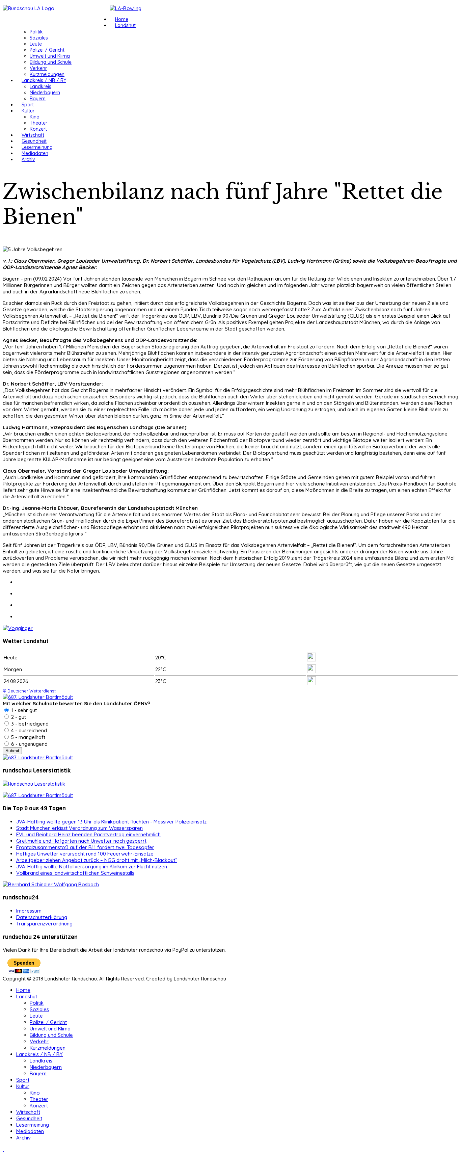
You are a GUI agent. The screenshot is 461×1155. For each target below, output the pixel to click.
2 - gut (18, 717)
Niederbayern (45, 92)
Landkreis (40, 86)
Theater (38, 123)
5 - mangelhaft (27, 737)
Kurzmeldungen (47, 74)
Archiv (28, 159)
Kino (34, 117)
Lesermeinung (37, 147)
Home (121, 19)
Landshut (125, 25)
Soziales (39, 38)
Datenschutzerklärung (41, 917)
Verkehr (38, 68)
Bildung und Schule (51, 62)
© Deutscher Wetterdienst (29, 690)
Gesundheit (34, 141)
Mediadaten (35, 153)
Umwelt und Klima (50, 56)
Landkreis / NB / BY (44, 80)
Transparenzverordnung (44, 923)
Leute (36, 44)
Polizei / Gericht (47, 50)
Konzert (38, 129)
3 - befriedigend (29, 723)
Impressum (29, 911)
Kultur (28, 111)
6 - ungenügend (29, 744)
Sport (28, 105)
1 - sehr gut (23, 710)
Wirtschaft (33, 135)
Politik (36, 32)
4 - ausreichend (28, 730)
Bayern (38, 99)
